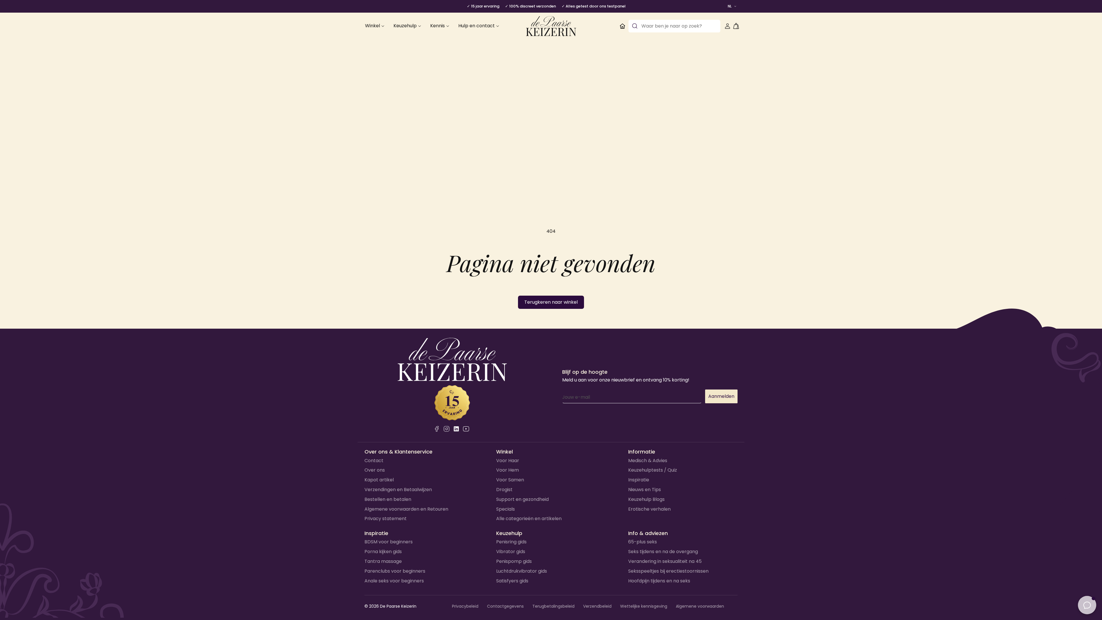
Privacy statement (385, 518)
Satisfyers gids (512, 581)
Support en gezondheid (522, 499)
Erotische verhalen (649, 509)
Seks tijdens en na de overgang (663, 551)
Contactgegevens (505, 606)
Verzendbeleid (597, 606)
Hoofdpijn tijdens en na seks (659, 581)
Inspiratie (638, 479)
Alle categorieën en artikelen (529, 518)
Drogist (504, 489)
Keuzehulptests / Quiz (652, 470)
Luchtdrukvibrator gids (521, 571)
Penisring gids (511, 541)
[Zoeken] (634, 26)
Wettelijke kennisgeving (643, 606)
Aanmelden (721, 396)
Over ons (374, 470)
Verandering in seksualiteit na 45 (665, 561)
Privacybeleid (465, 606)
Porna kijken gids (383, 551)
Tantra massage (383, 561)
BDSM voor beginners (388, 541)
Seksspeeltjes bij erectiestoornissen (668, 571)
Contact (373, 460)
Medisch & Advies (647, 460)
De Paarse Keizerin (398, 606)
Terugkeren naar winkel (551, 302)
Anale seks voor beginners (394, 581)
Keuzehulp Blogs (646, 499)
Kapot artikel (379, 479)
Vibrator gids (510, 551)
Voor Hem (507, 470)
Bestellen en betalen (387, 499)
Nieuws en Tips (644, 489)
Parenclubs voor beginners (394, 571)
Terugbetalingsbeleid (553, 606)
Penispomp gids (514, 561)
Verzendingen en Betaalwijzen (398, 489)
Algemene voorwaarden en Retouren (406, 509)
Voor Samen (510, 479)
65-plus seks (642, 541)
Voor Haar (507, 460)
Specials (505, 509)
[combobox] (674, 26)
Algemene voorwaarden (700, 606)
